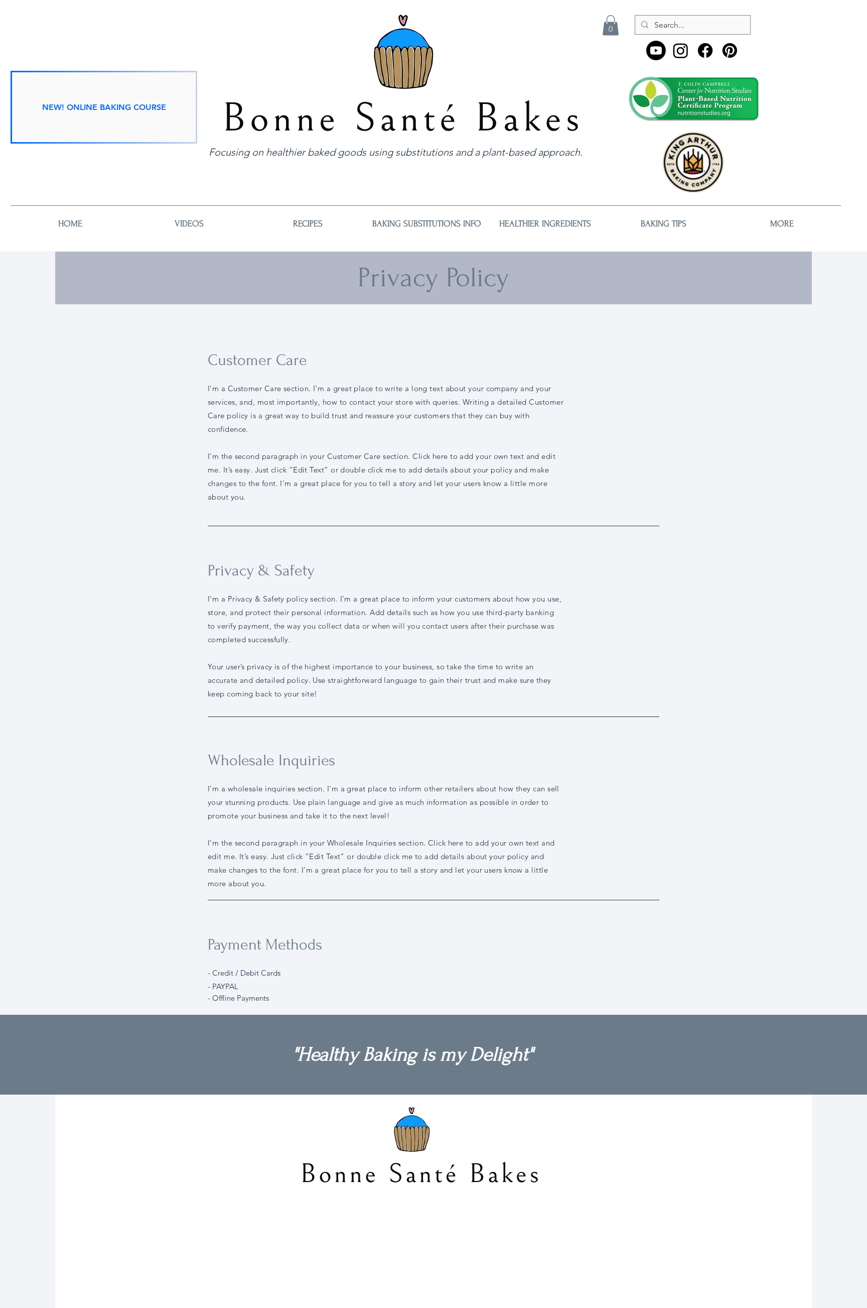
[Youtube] (656, 50)
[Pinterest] (730, 50)
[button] (610, 25)
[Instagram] (680, 50)
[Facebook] (705, 50)
